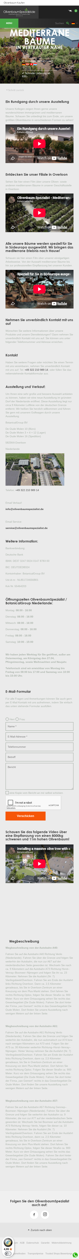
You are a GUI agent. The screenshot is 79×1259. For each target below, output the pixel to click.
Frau (22, 719)
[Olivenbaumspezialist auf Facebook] (34, 1217)
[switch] (8, 1254)
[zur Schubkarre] (39, 6)
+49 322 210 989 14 (36, 369)
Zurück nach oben (41, 1230)
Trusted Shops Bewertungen (59, 1253)
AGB (22, 1243)
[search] (67, 23)
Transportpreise (35, 1253)
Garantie (45, 1243)
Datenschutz (32, 1243)
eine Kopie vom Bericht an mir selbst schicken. (36, 792)
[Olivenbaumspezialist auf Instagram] (45, 1214)
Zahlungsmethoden (16, 1253)
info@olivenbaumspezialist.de (25, 509)
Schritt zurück (16, 90)
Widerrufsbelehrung (61, 1243)
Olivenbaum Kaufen (14, 2)
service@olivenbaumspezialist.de (27, 528)
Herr (12, 719)
